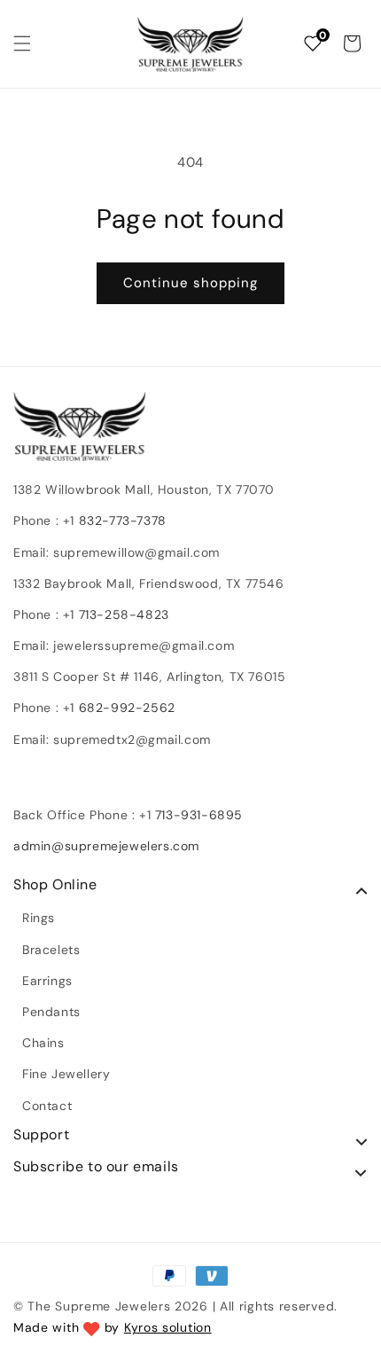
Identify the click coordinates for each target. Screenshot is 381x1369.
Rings (38, 918)
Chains (43, 1043)
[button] (22, 43)
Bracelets (51, 950)
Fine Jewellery (66, 1074)
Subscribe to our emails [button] (96, 1167)
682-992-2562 (127, 708)
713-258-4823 (124, 614)
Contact (47, 1106)
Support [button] (41, 1135)
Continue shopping (190, 283)
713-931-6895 (199, 815)
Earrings (47, 981)
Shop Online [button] (55, 885)
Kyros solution (168, 1327)
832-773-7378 (120, 520)
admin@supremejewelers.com (106, 846)
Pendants (51, 1012)
